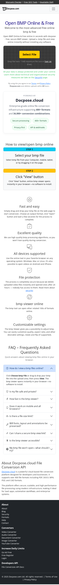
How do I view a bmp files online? (26, 368)
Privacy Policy (45, 83)
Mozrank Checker (14, 2)
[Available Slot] (46, 2)
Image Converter (9, 540)
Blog (4, 511)
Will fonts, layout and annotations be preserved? (28, 424)
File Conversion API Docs (13, 567)
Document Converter (11, 537)
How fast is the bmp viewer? (23, 398)
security (29, 290)
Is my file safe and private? (22, 391)
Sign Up (48, 61)
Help (4, 520)
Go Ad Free (7, 552)
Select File (29, 54)
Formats (5, 517)
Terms (33, 83)
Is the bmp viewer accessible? (24, 440)
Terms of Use (51, 576)
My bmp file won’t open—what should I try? (29, 449)
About (4, 508)
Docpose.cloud (29, 100)
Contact (5, 523)
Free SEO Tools (30, 2)
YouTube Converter (10, 543)
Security (38, 77)
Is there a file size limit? (21, 416)
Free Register (8, 555)
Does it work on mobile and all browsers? (25, 407)
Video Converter (9, 532)
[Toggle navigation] (53, 9)
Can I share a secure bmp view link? (27, 433)
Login (4, 558)
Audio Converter (9, 535)
